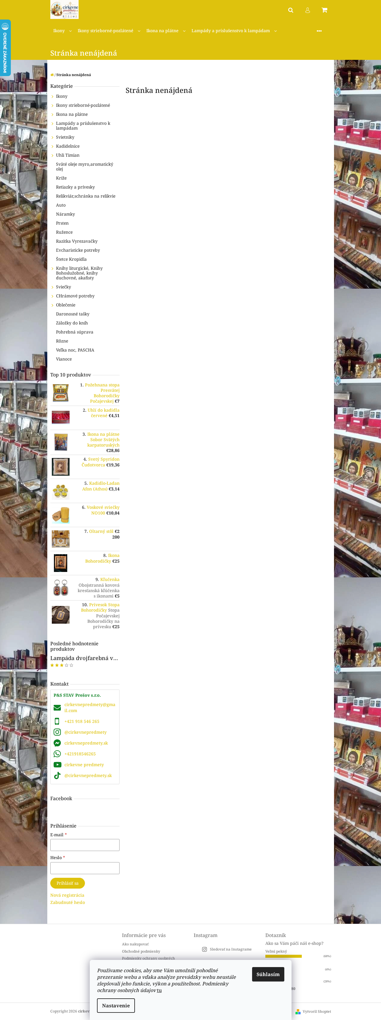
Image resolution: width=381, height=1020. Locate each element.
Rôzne (62, 341)
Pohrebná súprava (74, 332)
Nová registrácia (67, 895)
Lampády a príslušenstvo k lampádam (83, 125)
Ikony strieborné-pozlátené (83, 105)
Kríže (61, 178)
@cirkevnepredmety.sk (88, 775)
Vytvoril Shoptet (317, 1011)
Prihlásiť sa (68, 883)
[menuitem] (62, 31)
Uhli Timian (68, 155)
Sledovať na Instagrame (231, 949)
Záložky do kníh (72, 323)
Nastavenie (116, 1005)
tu (159, 990)
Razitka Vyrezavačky (77, 241)
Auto (61, 205)
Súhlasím (268, 974)
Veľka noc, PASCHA (75, 350)
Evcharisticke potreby (78, 250)
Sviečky (63, 287)
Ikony (61, 96)
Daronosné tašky (72, 314)
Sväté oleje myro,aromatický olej (84, 166)
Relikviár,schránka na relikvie (85, 196)
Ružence (64, 232)
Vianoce (64, 359)
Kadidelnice (68, 146)
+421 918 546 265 (81, 721)
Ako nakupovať (135, 944)
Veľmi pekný (276, 951)
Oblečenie (65, 305)
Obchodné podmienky (141, 951)
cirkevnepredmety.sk (86, 743)
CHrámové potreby (75, 296)
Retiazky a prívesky (75, 187)
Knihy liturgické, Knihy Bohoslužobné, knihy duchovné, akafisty (79, 273)
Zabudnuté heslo (67, 902)
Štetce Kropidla (71, 259)
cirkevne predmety (84, 764)
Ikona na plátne (72, 114)
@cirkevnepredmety (85, 732)
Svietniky (65, 137)
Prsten (62, 223)
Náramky (65, 214)
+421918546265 (80, 754)
